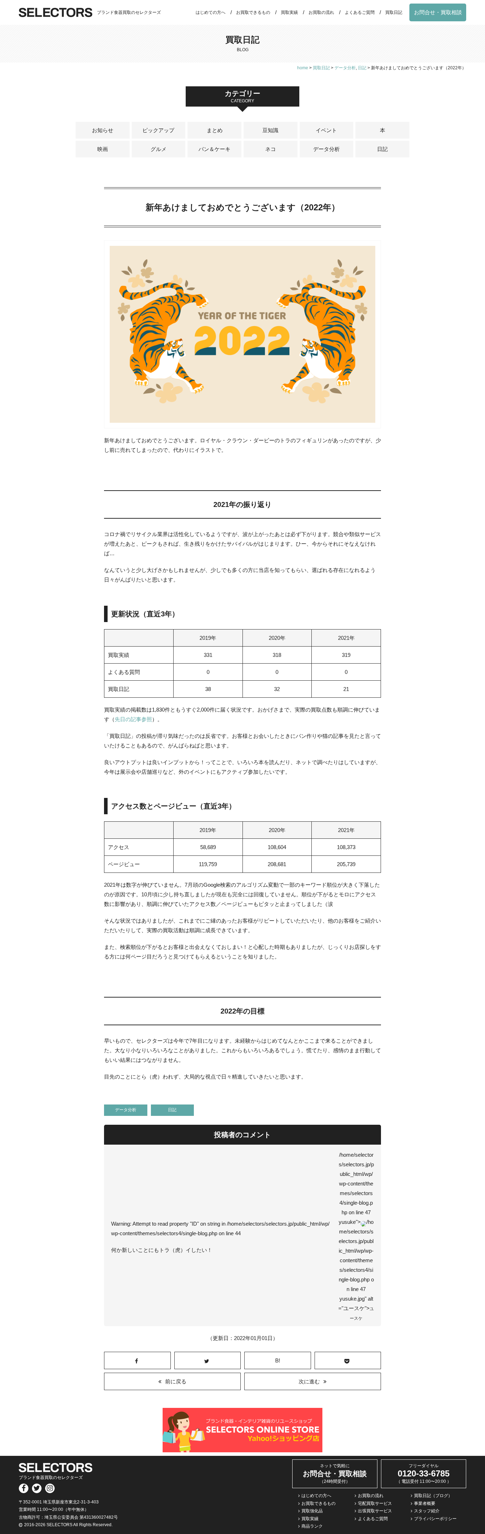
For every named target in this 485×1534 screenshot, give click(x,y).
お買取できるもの (253, 12)
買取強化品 (312, 1510)
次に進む (309, 1381)
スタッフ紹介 (427, 1510)
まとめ (215, 130)
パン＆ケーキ (214, 149)
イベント (326, 130)
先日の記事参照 (133, 719)
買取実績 (289, 12)
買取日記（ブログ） (433, 1495)
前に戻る (175, 1381)
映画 (102, 149)
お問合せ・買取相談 (438, 12)
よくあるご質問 (360, 12)
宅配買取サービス (375, 1503)
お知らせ (102, 130)
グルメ (159, 149)
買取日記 (393, 12)
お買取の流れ (321, 12)
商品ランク (312, 1526)
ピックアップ (158, 130)
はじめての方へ (210, 12)
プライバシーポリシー (435, 1518)
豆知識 (270, 130)
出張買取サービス (375, 1510)
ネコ (270, 149)
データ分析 (326, 149)
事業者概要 (424, 1503)
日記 (382, 149)
